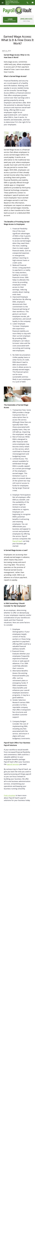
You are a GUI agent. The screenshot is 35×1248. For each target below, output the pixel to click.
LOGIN (10, 19)
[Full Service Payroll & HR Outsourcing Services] (17, 10)
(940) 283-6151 (26, 19)
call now (27, 2)
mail (32, 2)
